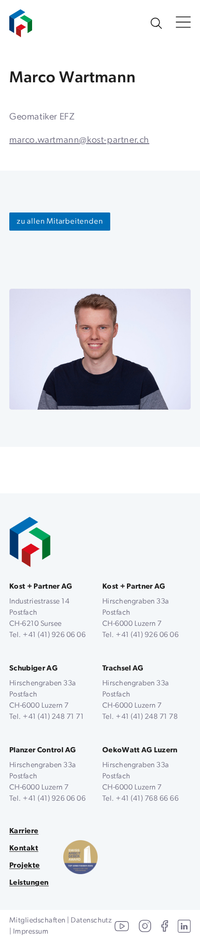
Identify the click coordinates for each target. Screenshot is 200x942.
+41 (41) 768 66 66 (147, 799)
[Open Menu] (183, 23)
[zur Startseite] (20, 18)
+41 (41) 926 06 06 (54, 635)
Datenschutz (91, 920)
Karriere (24, 831)
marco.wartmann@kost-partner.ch (79, 140)
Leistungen (29, 883)
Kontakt (23, 848)
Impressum (30, 931)
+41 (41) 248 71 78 (147, 717)
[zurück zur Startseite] (30, 542)
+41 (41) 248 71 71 (53, 717)
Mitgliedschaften (37, 920)
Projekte (24, 865)
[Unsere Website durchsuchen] (156, 23)
